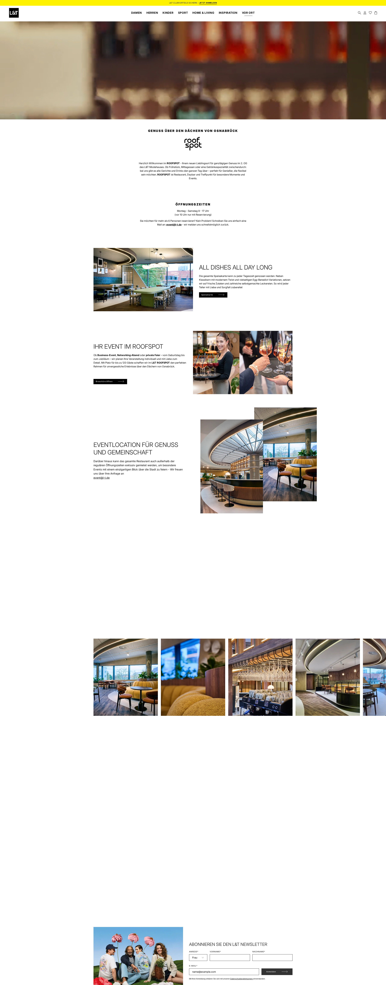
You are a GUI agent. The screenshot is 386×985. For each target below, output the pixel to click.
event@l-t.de (101, 477)
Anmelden (271, 972)
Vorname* (215, 951)
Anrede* (193, 951)
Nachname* (258, 951)
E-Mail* (193, 966)
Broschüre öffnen (104, 381)
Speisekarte (207, 295)
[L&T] (14, 13)
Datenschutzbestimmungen (241, 979)
